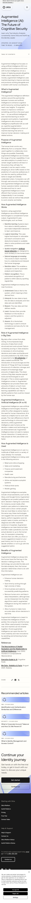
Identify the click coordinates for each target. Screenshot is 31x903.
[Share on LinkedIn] (15, 680)
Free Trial (4, 816)
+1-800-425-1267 (12, 853)
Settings (15, 897)
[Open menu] (27, 7)
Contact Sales (5, 819)
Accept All (15, 890)
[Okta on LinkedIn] (9, 869)
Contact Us (4, 836)
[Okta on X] (6, 869)
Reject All (15, 893)
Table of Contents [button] (8, 54)
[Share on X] (19, 680)
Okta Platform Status (7, 839)
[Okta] (7, 7)
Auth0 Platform (6, 809)
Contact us (8, 859)
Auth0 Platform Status (8, 843)
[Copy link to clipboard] (12, 680)
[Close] (29, 872)
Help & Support (6, 832)
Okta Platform (5, 805)
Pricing (3, 812)
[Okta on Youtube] (2, 869)
